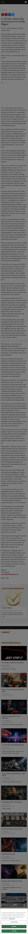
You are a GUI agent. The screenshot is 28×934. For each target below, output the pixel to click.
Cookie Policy (12, 918)
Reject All (14, 926)
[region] (14, 921)
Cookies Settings (14, 922)
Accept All (14, 931)
